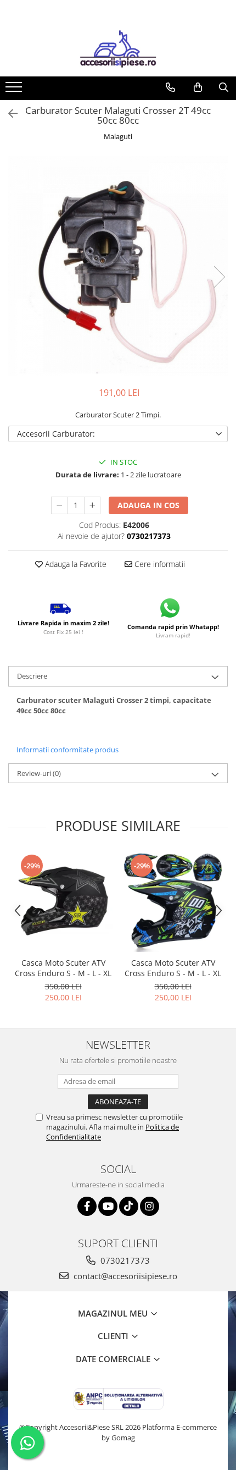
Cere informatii (158, 564)
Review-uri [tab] (39, 773)
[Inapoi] (8, 113)
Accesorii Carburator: (56, 433)
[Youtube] (107, 1206)
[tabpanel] (118, 266)
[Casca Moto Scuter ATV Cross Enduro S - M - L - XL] (63, 902)
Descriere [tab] (32, 676)
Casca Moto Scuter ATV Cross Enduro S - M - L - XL (63, 967)
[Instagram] (149, 1206)
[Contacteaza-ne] (170, 87)
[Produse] (15, 90)
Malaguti (118, 136)
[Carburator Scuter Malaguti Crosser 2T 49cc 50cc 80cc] (118, 266)
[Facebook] (87, 1206)
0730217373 (124, 1260)
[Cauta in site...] (223, 87)
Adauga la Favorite (74, 564)
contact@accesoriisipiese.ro (124, 1275)
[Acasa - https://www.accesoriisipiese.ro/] (118, 49)
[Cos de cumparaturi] (198, 87)
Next (219, 277)
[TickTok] (128, 1206)
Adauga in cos (148, 505)
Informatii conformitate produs (67, 750)
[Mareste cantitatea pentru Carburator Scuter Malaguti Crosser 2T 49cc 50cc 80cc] (92, 505)
